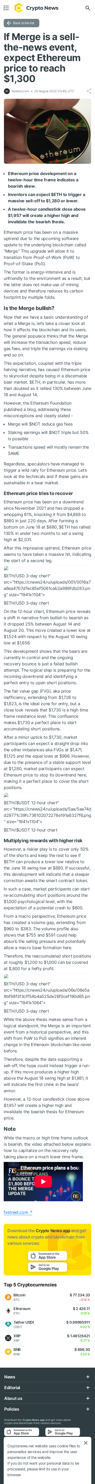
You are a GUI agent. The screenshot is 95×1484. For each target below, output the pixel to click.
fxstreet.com (16, 1212)
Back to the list (23, 23)
